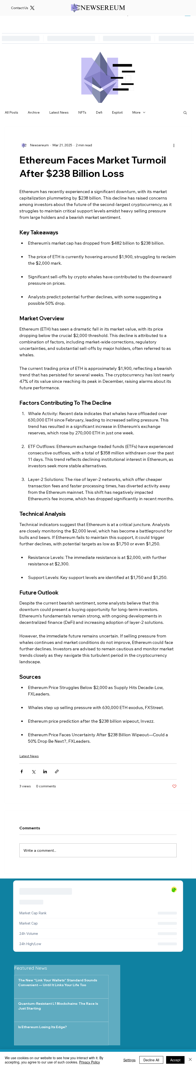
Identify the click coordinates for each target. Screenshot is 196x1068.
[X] (32, 8)
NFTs (82, 112)
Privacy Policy (89, 1062)
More (136, 112)
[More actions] (174, 145)
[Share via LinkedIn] (45, 771)
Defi (99, 112)
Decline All (151, 1059)
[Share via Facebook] (21, 771)
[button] (185, 112)
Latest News (59, 112)
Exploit (117, 112)
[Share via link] (56, 771)
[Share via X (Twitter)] (33, 771)
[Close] (190, 1060)
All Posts (11, 112)
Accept (175, 1059)
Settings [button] (129, 1059)
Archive (34, 112)
